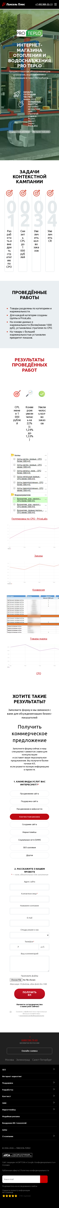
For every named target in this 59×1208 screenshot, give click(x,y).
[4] (12, 1195)
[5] (15, 1195)
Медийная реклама (11, 1116)
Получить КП (29, 993)
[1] (3, 1195)
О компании (7, 1136)
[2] (6, 1195)
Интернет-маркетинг (12, 1076)
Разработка (7, 1090)
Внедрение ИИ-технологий (14, 1123)
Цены (4, 1130)
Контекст (6, 1096)
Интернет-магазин (41, 132)
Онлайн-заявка (29, 1051)
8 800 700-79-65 (29, 1040)
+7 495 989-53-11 (44, 4)
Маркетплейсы (9, 1110)
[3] (9, 1195)
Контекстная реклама (19, 132)
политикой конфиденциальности (32, 1015)
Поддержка (7, 1083)
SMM (4, 1103)
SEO (4, 1070)
